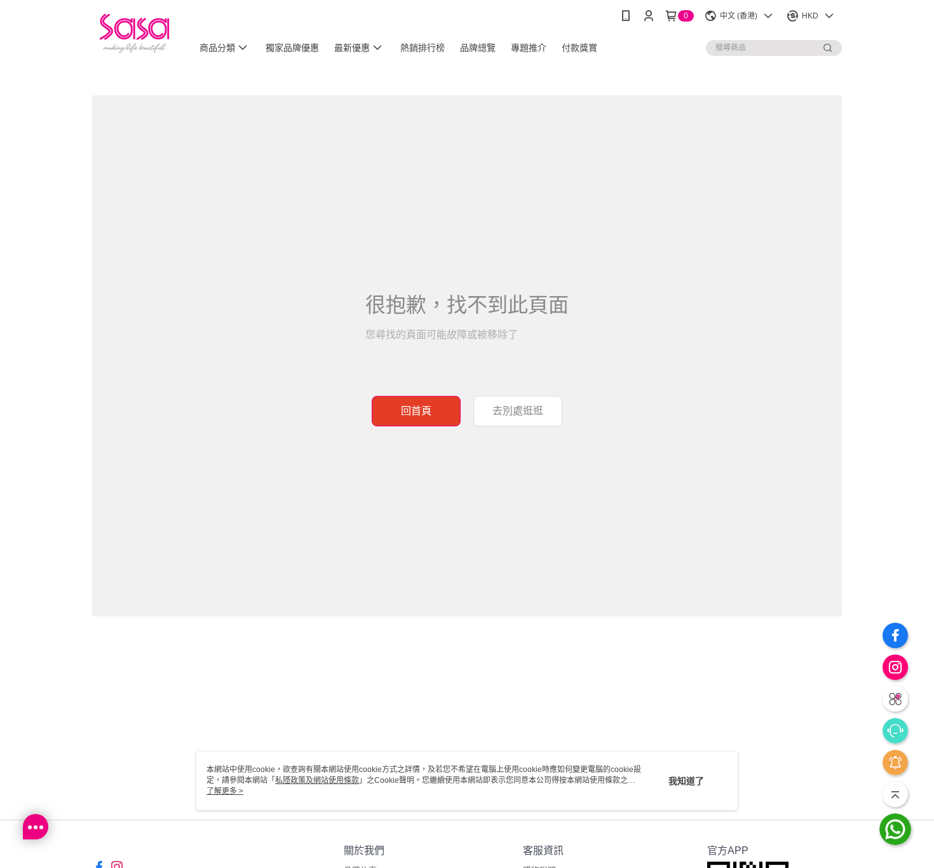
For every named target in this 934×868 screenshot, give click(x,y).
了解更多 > (224, 791)
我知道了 (686, 781)
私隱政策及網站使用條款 (317, 780)
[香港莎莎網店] (134, 33)
